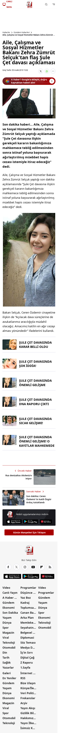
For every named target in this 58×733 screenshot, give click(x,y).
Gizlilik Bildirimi (29, 713)
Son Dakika (10, 612)
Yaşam (7, 617)
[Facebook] (8, 567)
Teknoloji (8, 642)
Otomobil (8, 647)
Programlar (28, 587)
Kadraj (24, 602)
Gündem (8, 602)
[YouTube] (33, 567)
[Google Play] (30, 521)
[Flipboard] (42, 567)
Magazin (8, 632)
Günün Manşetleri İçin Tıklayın (29, 532)
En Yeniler (9, 678)
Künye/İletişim (29, 688)
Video (6, 587)
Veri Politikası (29, 693)
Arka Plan (27, 617)
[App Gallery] (46, 521)
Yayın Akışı (27, 708)
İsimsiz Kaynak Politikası (29, 728)
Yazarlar (8, 667)
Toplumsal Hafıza (29, 607)
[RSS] (50, 567)
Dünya (6, 622)
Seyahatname (29, 627)
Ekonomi (8, 607)
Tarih (5, 657)
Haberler (6, 32)
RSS (22, 678)
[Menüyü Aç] (54, 4)
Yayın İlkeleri (29, 723)
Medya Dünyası (29, 647)
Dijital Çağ (27, 657)
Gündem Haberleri (22, 32)
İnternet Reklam (29, 673)
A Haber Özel (11, 597)
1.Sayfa (25, 667)
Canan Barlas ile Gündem (29, 612)
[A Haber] (29, 4)
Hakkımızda (28, 718)
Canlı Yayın (9, 592)
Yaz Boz (25, 597)
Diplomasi (27, 637)
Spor (5, 627)
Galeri (6, 673)
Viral (5, 637)
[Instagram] (25, 567)
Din (4, 652)
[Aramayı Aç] (46, 4)
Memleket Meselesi (29, 622)
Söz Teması (28, 642)
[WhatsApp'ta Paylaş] (46, 71)
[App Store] (14, 521)
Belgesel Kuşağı (29, 632)
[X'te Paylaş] (40, 71)
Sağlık (6, 662)
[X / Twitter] (16, 567)
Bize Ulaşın (28, 683)
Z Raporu (26, 662)
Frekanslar (27, 698)
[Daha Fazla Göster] (53, 71)
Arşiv (23, 703)
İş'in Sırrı (26, 652)
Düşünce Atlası (29, 592)
